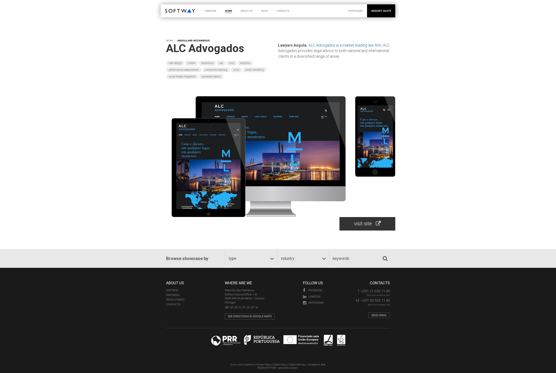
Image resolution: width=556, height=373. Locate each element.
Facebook (315, 290)
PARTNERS (172, 295)
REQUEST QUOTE (381, 11)
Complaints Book (317, 364)
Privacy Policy (263, 364)
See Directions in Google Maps (250, 316)
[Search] (385, 258)
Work (169, 40)
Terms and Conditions (242, 364)
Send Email (379, 315)
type (232, 258)
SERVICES (210, 11)
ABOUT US (247, 11)
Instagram (316, 302)
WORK (228, 11)
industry (287, 258)
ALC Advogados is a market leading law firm (344, 45)
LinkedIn (314, 296)
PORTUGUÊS (355, 11)
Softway (172, 290)
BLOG (264, 11)
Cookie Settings (297, 364)
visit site (365, 224)
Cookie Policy (280, 364)
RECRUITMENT (175, 299)
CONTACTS (283, 11)
